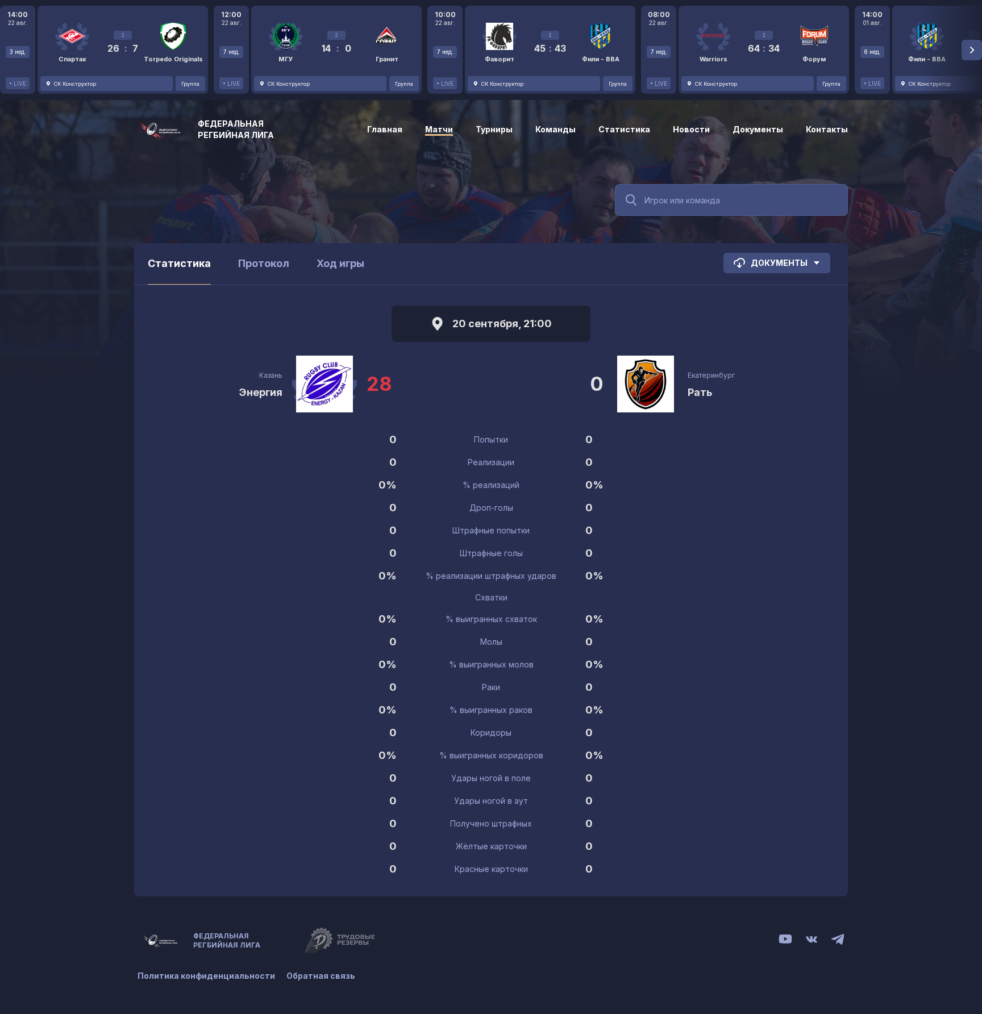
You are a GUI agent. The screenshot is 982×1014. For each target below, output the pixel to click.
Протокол (263, 263)
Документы (758, 129)
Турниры (494, 129)
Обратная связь (320, 975)
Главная (384, 129)
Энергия (260, 392)
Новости (691, 129)
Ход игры (340, 263)
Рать (700, 392)
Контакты (827, 129)
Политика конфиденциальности (206, 975)
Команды (555, 129)
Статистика (624, 129)
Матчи (439, 129)
